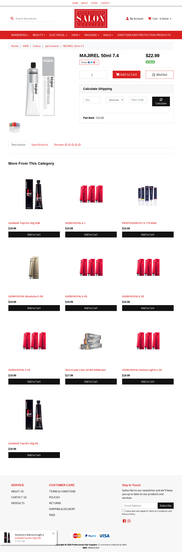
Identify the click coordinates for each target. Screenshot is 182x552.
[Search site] (12, 18)
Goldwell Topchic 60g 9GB (24, 223)
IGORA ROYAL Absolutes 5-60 (25, 296)
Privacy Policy (128, 513)
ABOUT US (17, 491)
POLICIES (54, 497)
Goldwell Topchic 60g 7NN (28, 537)
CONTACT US (19, 497)
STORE (94, 2)
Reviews (59, 144)
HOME (75, 2)
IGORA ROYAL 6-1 (75, 223)
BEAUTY (38, 35)
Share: (84, 62)
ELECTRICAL (57, 35)
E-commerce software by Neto (112, 544)
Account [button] (136, 18)
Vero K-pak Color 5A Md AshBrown (85, 370)
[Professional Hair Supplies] (90, 18)
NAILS (107, 35)
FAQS (52, 515)
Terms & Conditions (158, 510)
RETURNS (55, 503)
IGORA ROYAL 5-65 (19, 370)
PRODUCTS (18, 503)
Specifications (39, 144)
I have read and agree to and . (147, 512)
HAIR (75, 35)
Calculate (161, 103)
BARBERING (18, 35)
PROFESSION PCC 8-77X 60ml (139, 223)
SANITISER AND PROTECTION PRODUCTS (144, 35)
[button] (160, 75)
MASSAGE (90, 35)
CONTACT (105, 2)
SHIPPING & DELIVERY (62, 509)
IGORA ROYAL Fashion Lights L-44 (142, 370)
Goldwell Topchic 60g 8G (23, 443)
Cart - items (160, 18)
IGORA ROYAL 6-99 (133, 296)
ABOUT (84, 2)
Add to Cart (128, 74)
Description (18, 144)
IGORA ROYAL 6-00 (76, 296)
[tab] (18, 144)
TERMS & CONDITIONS (62, 491)
